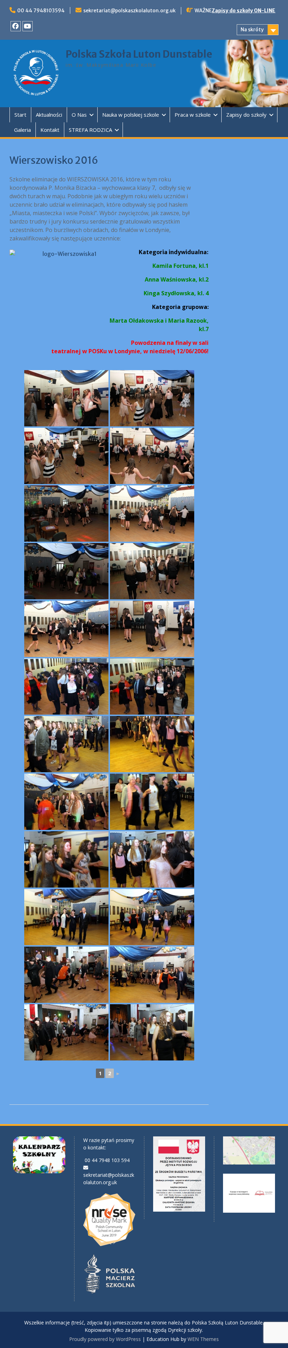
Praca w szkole (193, 114)
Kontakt (49, 129)
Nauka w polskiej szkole (130, 114)
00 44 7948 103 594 (107, 1160)
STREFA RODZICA (90, 129)
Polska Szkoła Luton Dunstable (139, 54)
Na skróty (252, 29)
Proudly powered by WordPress (105, 1339)
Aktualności (49, 114)
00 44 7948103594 (41, 10)
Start (20, 114)
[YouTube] (27, 26)
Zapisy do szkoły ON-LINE (243, 10)
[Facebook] (16, 26)
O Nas (79, 114)
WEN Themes (203, 1339)
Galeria (22, 129)
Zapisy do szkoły (246, 114)
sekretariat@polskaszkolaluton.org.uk (129, 10)
